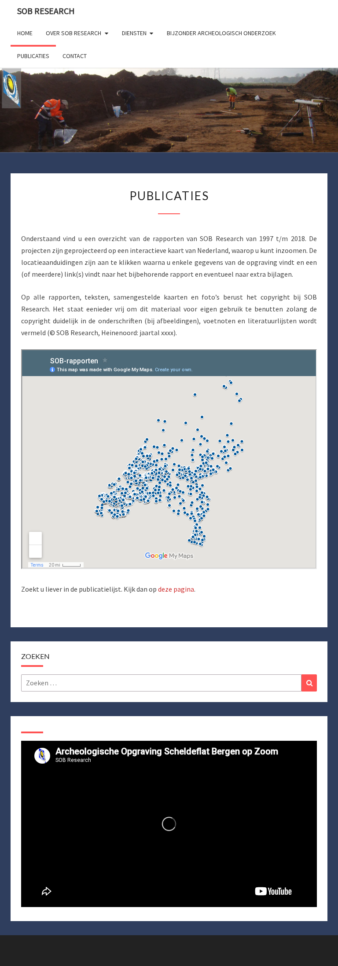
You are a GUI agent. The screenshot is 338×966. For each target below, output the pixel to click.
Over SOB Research (73, 33)
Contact (74, 56)
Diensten (134, 33)
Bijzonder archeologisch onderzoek (221, 33)
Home (25, 33)
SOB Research (46, 10)
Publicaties (33, 56)
